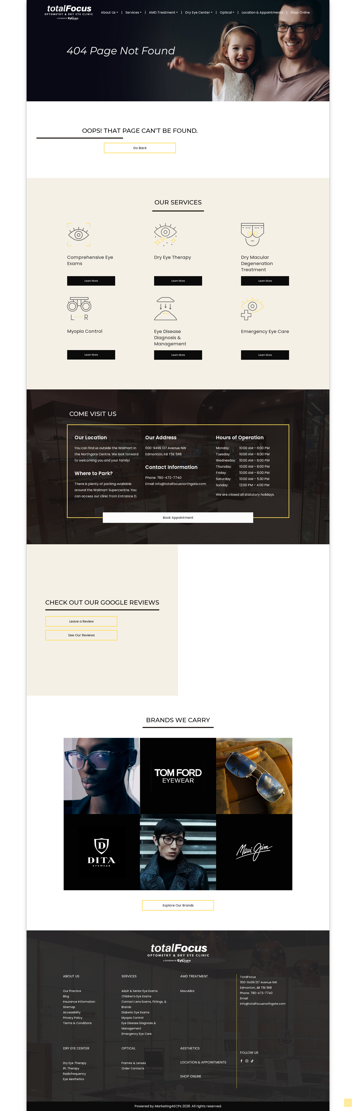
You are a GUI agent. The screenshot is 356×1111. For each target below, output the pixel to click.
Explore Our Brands (178, 905)
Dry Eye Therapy (74, 1063)
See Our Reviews (81, 635)
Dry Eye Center (197, 12)
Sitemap (69, 1007)
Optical (226, 12)
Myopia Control (132, 1018)
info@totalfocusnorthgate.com (180, 483)
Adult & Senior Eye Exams (140, 991)
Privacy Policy (72, 1018)
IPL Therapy (71, 1068)
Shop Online (300, 12)
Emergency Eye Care (137, 1034)
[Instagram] (246, 1061)
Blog (66, 996)
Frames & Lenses (134, 1063)
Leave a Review (81, 621)
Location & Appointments (262, 12)
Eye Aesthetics (73, 1079)
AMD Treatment (162, 12)
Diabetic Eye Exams (135, 1012)
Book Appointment (178, 517)
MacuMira (187, 991)
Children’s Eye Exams (136, 996)
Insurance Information (79, 1002)
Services (132, 12)
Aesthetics (190, 1048)
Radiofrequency (74, 1074)
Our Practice (72, 991)
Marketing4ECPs (168, 1106)
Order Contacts (133, 1068)
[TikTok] (252, 1061)
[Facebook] (241, 1061)
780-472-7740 (169, 477)
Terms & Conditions (77, 1023)
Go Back (140, 148)
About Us (108, 12)
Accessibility (72, 1012)
